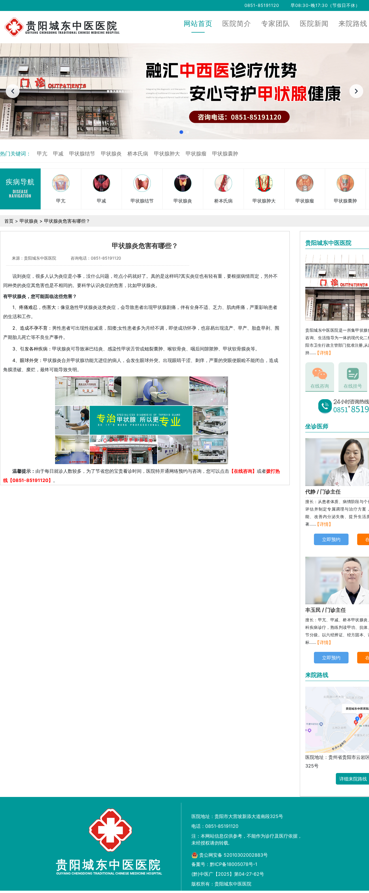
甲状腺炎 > (32, 221)
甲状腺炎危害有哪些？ (67, 221)
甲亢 (42, 154)
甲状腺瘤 (196, 154)
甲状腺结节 (82, 154)
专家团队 (275, 24)
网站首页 (198, 24)
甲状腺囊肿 (225, 154)
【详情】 (324, 353)
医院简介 (236, 24)
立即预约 (331, 539)
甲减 (58, 154)
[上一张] (13, 91)
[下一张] (356, 91)
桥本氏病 (137, 154)
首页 (9, 221)
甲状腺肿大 (167, 154)
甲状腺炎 (111, 154)
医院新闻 (314, 24)
